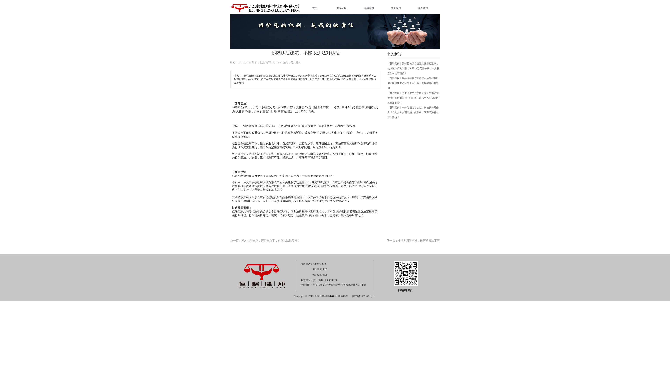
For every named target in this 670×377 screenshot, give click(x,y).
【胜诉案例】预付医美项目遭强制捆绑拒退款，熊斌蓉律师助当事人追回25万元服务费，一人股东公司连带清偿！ (413, 68)
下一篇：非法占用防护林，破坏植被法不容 (413, 240)
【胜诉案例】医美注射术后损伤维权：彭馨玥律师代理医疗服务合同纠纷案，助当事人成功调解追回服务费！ (413, 97)
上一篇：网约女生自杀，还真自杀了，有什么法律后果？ (265, 240)
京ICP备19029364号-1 (363, 296)
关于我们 (396, 8)
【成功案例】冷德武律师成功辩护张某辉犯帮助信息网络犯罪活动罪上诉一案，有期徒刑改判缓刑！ (413, 83)
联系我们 (423, 8)
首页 (314, 8)
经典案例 (369, 8)
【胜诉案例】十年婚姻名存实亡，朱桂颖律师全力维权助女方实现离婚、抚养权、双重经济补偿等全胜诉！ (413, 112)
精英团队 (342, 8)
